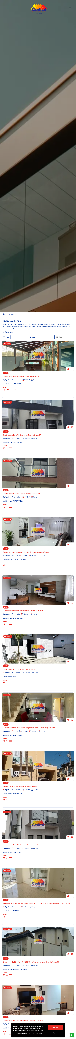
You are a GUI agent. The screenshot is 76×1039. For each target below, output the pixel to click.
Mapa (33, 337)
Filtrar (7, 337)
